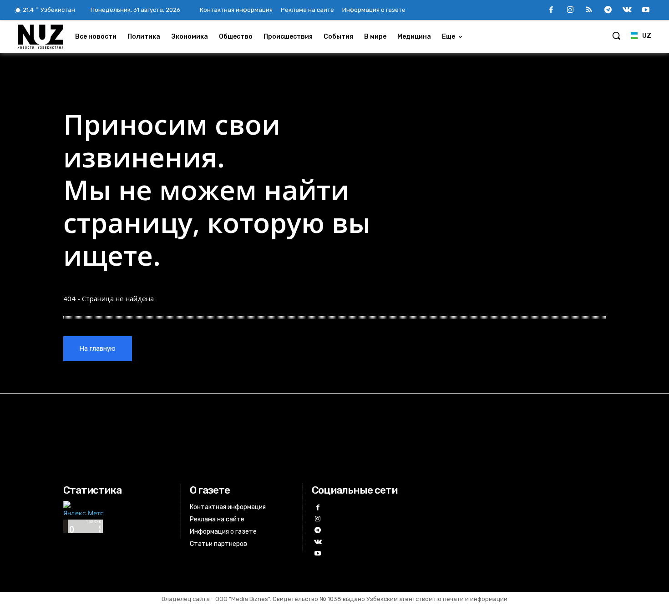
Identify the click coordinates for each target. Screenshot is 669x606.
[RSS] (589, 10)
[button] (616, 35)
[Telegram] (608, 10)
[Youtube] (645, 10)
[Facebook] (551, 10)
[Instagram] (570, 10)
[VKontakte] (627, 10)
